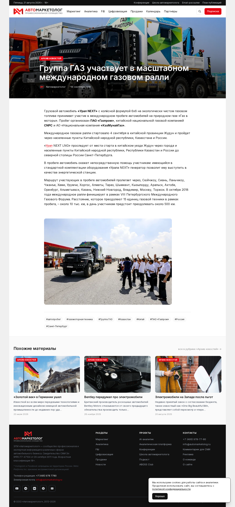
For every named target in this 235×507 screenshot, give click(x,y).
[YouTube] (17, 488)
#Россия (179, 319)
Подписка (213, 11)
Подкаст (144, 459)
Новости (101, 464)
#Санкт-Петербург (56, 326)
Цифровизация (118, 11)
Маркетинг (74, 11)
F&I (103, 11)
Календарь (153, 11)
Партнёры (170, 11)
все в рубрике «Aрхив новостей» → (199, 348)
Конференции (141, 2)
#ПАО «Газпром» (159, 319)
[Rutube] (52, 488)
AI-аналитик (146, 439)
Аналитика (90, 11)
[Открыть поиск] (199, 11)
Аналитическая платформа (155, 444)
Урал (49, 145)
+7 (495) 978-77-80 (194, 439)
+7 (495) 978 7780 (46, 475)
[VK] (34, 488)
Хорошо (160, 496)
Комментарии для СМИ (196, 449)
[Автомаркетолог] (38, 11)
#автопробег (53, 319)
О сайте (187, 464)
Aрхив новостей (51, 58)
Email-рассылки (191, 2)
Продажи (137, 11)
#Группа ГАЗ (105, 319)
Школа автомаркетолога (165, 2)
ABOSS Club (146, 464)
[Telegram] (25, 488)
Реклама (188, 454)
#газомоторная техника (80, 319)
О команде (189, 459)
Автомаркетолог (56, 86)
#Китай (140, 319)
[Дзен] (43, 488)
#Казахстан (124, 319)
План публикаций (212, 2)
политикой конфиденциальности (171, 489)
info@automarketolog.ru (49, 479)
